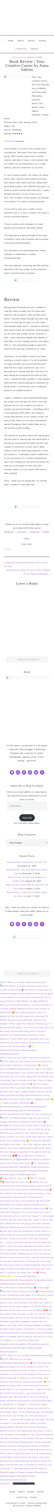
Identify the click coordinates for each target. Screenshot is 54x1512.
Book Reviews (20, 57)
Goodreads (9, 141)
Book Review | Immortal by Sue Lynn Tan (27, 862)
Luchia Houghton (27, 17)
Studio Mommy (33, 1506)
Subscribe (27, 818)
